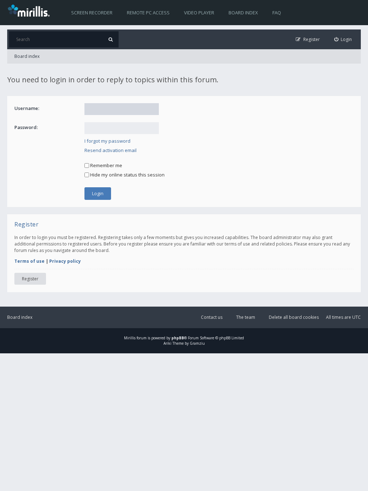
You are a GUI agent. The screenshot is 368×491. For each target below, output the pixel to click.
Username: (26, 108)
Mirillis (129, 337)
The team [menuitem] (245, 317)
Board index (243, 12)
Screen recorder (91, 12)
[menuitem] (343, 39)
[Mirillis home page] (30, 10)
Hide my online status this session (127, 174)
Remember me (105, 165)
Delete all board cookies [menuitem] (294, 317)
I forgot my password (107, 141)
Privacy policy (65, 261)
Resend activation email (110, 150)
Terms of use (29, 261)
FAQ (276, 12)
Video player (199, 12)
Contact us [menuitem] (211, 317)
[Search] (110, 39)
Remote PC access (148, 12)
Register (30, 279)
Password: (26, 127)
